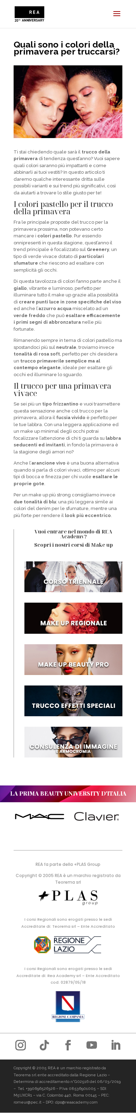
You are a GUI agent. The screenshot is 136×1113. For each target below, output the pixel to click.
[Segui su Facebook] (68, 1045)
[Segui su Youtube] (91, 1045)
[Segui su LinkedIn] (115, 1045)
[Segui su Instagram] (20, 1045)
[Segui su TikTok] (44, 1045)
